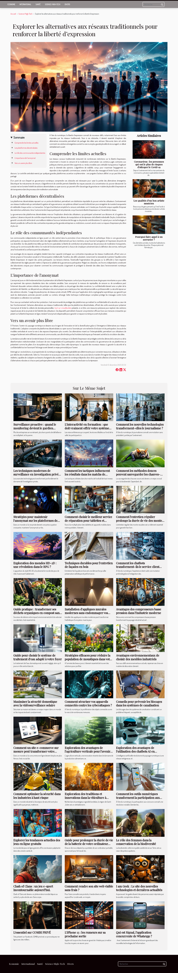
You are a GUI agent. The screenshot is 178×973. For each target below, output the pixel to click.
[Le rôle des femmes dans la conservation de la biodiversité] (140, 822)
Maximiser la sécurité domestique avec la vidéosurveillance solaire (35, 703)
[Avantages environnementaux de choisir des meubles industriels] (140, 638)
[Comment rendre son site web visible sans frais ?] (89, 869)
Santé (38, 4)
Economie (11, 4)
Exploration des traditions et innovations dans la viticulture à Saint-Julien (85, 797)
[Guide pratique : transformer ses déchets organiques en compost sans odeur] (37, 591)
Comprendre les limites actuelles (26, 143)
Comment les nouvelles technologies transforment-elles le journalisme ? (140, 426)
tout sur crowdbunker (63, 308)
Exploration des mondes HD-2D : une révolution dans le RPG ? (35, 565)
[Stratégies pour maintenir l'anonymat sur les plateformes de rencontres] (37, 499)
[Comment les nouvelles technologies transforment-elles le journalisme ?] (140, 407)
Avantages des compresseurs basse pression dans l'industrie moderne (138, 611)
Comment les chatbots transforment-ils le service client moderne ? (137, 566)
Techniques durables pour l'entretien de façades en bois (89, 565)
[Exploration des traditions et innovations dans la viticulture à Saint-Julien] (89, 776)
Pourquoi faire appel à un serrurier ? (149, 238)
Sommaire (19, 137)
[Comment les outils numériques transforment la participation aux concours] (140, 776)
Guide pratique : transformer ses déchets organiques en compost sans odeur (37, 612)
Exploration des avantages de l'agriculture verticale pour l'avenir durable (87, 751)
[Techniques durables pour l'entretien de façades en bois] (89, 545)
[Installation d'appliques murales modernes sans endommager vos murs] (89, 591)
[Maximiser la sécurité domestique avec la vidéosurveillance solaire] (37, 684)
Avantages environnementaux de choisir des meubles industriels (137, 657)
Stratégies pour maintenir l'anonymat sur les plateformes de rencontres (35, 520)
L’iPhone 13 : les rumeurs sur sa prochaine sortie (85, 934)
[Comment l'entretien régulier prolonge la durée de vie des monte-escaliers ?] (140, 499)
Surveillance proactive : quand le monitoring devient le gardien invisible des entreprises (34, 428)
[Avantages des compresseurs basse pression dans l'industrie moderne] (140, 591)
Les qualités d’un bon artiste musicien (149, 202)
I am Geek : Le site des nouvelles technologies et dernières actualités (139, 888)
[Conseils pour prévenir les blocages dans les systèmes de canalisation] (140, 684)
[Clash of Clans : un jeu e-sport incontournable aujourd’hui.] (37, 869)
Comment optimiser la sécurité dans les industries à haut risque (37, 795)
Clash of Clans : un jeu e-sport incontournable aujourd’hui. (33, 888)
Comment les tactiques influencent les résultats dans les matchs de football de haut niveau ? (87, 474)
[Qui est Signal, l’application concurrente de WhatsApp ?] (140, 915)
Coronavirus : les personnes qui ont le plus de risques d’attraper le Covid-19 (149, 164)
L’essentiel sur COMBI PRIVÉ (32, 932)
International (25, 4)
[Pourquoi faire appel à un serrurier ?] (149, 224)
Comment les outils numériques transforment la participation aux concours (138, 797)
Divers (67, 4)
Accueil (13, 14)
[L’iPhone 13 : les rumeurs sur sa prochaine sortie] (89, 915)
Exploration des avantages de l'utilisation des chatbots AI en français (135, 751)
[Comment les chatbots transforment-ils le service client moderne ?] (140, 545)
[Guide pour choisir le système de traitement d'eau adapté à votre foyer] (37, 638)
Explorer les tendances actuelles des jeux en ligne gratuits (36, 842)
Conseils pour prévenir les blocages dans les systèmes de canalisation (139, 703)
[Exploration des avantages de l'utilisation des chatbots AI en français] (140, 730)
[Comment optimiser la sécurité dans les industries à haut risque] (37, 776)
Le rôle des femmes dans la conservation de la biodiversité (136, 842)
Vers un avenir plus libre (23, 163)
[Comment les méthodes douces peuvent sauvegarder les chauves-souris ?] (140, 453)
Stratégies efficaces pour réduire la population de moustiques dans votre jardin (89, 659)
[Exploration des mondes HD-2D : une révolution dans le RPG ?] (37, 545)
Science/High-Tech (52, 4)
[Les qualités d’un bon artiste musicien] (149, 188)
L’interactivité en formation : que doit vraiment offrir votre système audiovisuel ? (87, 428)
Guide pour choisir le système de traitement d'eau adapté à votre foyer (37, 657)
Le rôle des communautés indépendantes (30, 153)
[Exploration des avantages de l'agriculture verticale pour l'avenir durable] (89, 730)
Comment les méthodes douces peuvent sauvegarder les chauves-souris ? (138, 474)
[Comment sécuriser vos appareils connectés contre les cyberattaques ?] (89, 684)
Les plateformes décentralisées (26, 148)
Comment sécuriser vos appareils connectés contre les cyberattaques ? (88, 703)
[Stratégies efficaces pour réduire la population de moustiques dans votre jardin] (89, 638)
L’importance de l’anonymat (25, 158)
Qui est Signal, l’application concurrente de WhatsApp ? (134, 934)
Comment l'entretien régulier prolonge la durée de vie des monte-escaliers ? (140, 520)
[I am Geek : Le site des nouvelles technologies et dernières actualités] (140, 869)
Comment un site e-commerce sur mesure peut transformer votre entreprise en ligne (36, 751)
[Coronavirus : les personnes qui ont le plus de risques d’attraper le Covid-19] (149, 149)
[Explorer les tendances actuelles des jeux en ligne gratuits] (37, 822)
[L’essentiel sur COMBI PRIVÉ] (37, 915)
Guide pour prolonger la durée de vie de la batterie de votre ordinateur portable (89, 843)
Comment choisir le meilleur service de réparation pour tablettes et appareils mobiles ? (88, 520)
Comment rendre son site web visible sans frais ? (89, 888)
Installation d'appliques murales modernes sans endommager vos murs (86, 612)
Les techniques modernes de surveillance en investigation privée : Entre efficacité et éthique (37, 474)
